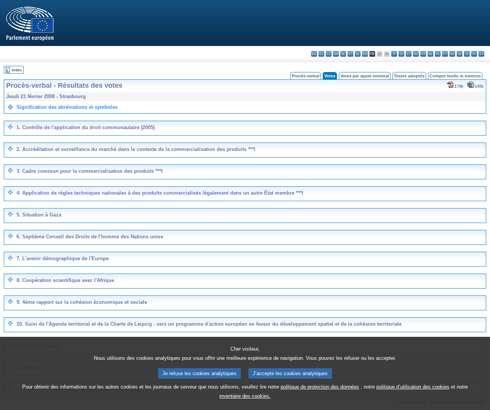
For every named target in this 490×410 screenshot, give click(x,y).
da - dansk (336, 54)
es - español (321, 54)
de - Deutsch (343, 54)
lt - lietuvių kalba (409, 54)
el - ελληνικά (358, 54)
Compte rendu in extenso (455, 76)
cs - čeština (329, 54)
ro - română (452, 54)
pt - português (445, 54)
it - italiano (394, 54)
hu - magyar (416, 54)
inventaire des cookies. (245, 396)
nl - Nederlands (430, 54)
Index (17, 70)
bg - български (314, 54)
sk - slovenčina (459, 54)
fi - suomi (474, 54)
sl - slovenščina (467, 54)
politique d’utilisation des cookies (412, 387)
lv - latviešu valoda (401, 54)
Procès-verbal (305, 76)
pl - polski (438, 54)
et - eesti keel (350, 54)
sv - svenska (481, 54)
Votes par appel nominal (364, 76)
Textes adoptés (409, 76)
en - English (365, 54)
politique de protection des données (320, 387)
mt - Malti (423, 54)
